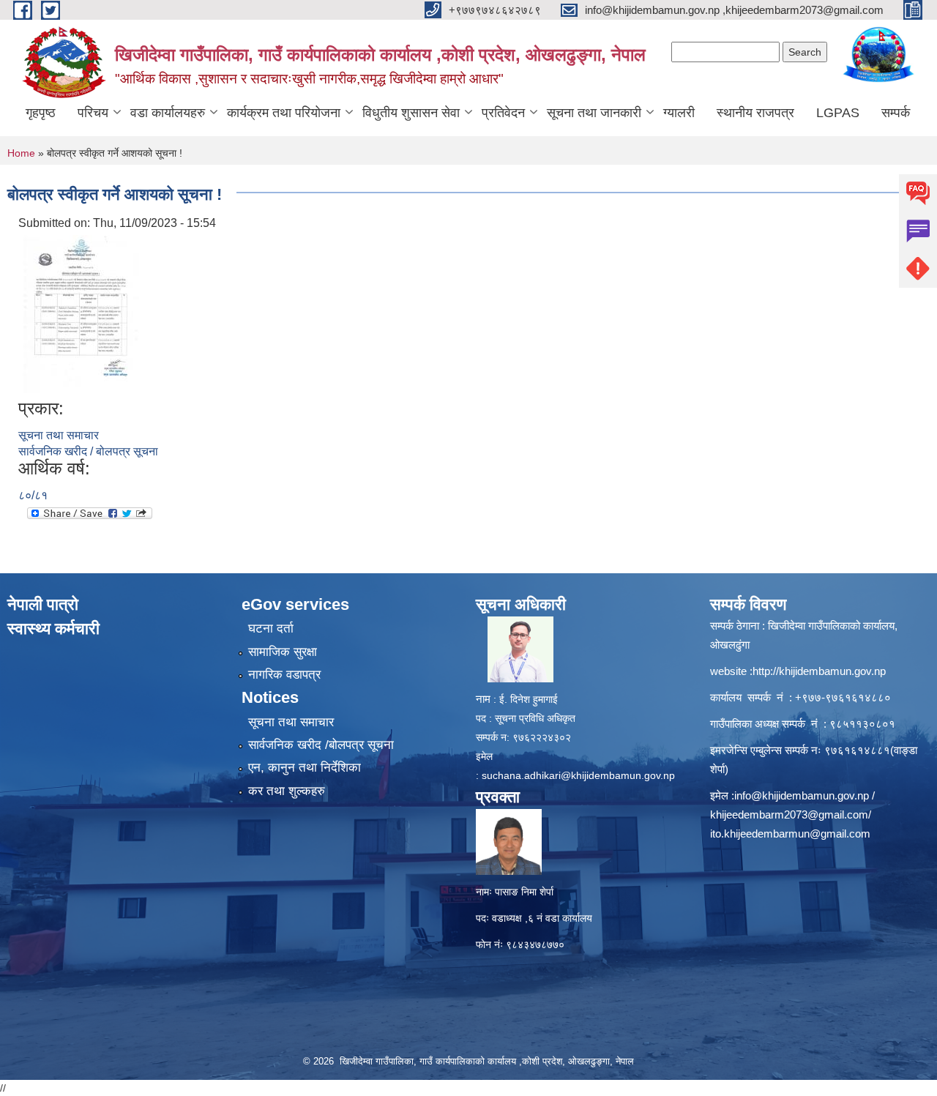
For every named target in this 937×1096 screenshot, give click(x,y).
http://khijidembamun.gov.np (819, 671)
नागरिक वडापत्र (284, 675)
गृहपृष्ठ (41, 112)
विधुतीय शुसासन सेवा (411, 112)
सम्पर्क (895, 112)
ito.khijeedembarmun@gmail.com (790, 833)
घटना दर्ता (271, 628)
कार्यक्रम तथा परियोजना (283, 112)
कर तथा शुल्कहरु (286, 791)
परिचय (93, 112)
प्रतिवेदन (503, 112)
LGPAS (837, 112)
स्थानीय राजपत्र (755, 112)
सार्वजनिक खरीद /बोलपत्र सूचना (321, 745)
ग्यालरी (679, 112)
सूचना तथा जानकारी (594, 112)
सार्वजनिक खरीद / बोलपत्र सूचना (88, 451)
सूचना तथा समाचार (58, 435)
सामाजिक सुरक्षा (282, 652)
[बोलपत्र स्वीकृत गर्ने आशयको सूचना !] (80, 314)
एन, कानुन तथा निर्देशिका (304, 768)
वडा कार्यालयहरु (167, 112)
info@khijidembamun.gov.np (801, 795)
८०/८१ (33, 495)
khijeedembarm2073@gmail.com (789, 814)
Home (21, 153)
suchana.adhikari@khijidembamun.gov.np (578, 775)
